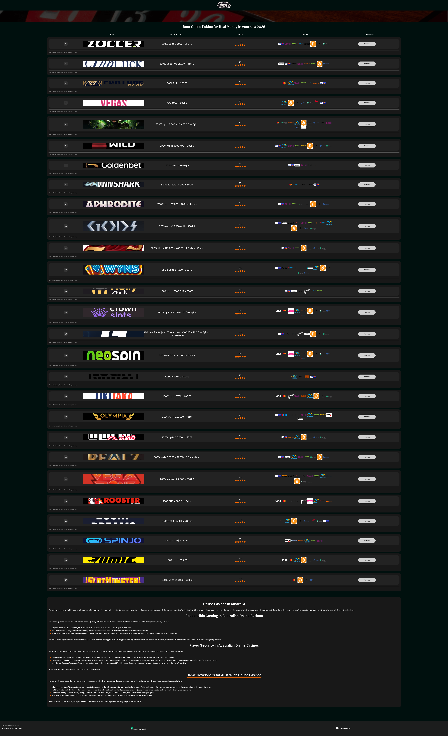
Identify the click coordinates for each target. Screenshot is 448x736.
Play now (367, 44)
